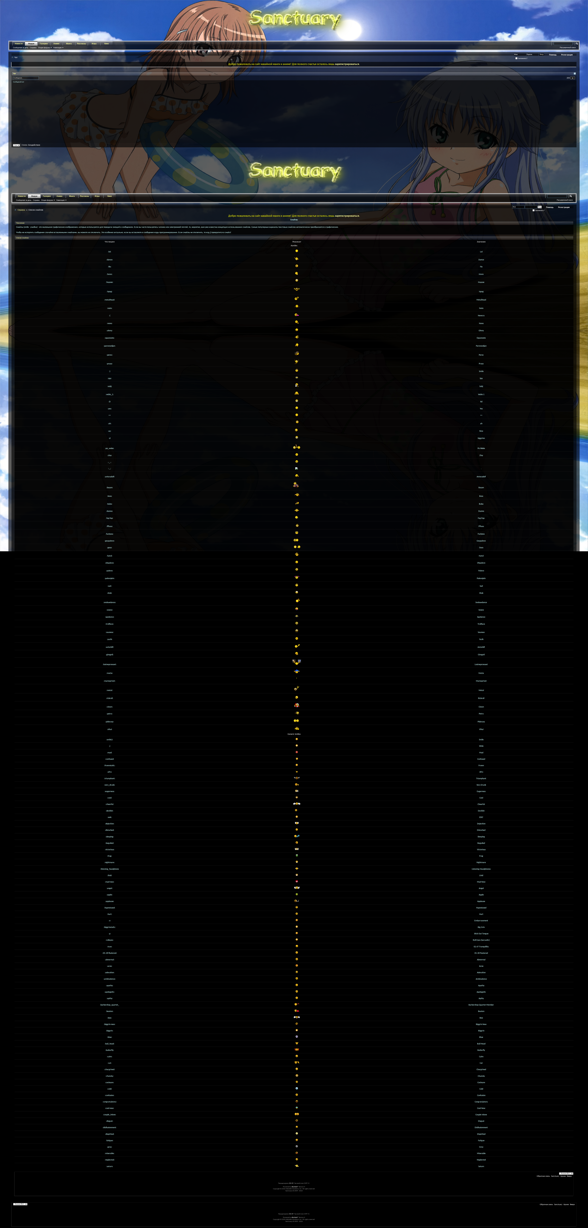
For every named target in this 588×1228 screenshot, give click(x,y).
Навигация (57, 48)
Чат (14, 74)
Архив (563, 1176)
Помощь (553, 55)
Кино (106, 44)
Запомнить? (522, 58)
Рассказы (81, 44)
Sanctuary (555, 1176)
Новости (19, 44)
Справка (33, 48)
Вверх (569, 1176)
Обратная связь (543, 1176)
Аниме (56, 44)
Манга (69, 44)
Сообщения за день (20, 48)
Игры (94, 44)
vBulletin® (294, 1187)
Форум (31, 44)
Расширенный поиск (568, 47)
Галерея (44, 44)
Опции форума (44, 48)
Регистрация (567, 55)
